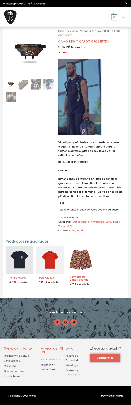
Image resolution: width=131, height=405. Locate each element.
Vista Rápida (19, 271)
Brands (76, 221)
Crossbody (99, 221)
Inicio (61, 31)
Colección (72, 31)
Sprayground (113, 221)
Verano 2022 (87, 31)
